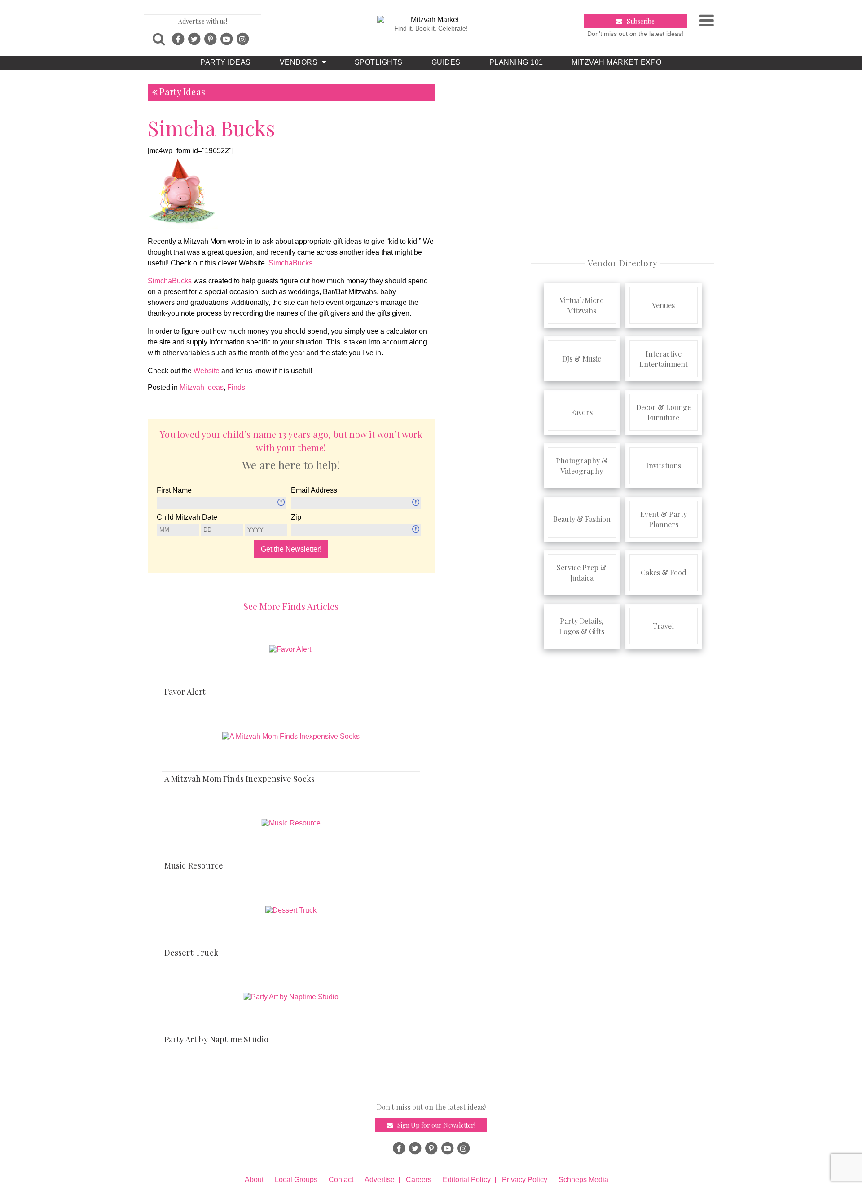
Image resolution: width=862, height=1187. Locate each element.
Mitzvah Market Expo (616, 62)
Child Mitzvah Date (187, 517)
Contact (341, 1179)
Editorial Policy (467, 1179)
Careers (418, 1179)
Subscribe (641, 21)
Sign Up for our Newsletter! (436, 1125)
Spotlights (379, 62)
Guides (446, 62)
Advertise (380, 1179)
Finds (236, 387)
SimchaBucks (290, 263)
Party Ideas (225, 62)
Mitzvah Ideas (202, 387)
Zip (296, 517)
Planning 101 (516, 62)
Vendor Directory (622, 263)
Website (207, 371)
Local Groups (296, 1179)
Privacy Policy (524, 1179)
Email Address (314, 490)
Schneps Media (583, 1179)
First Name (174, 490)
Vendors (298, 62)
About (254, 1179)
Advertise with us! (202, 21)
